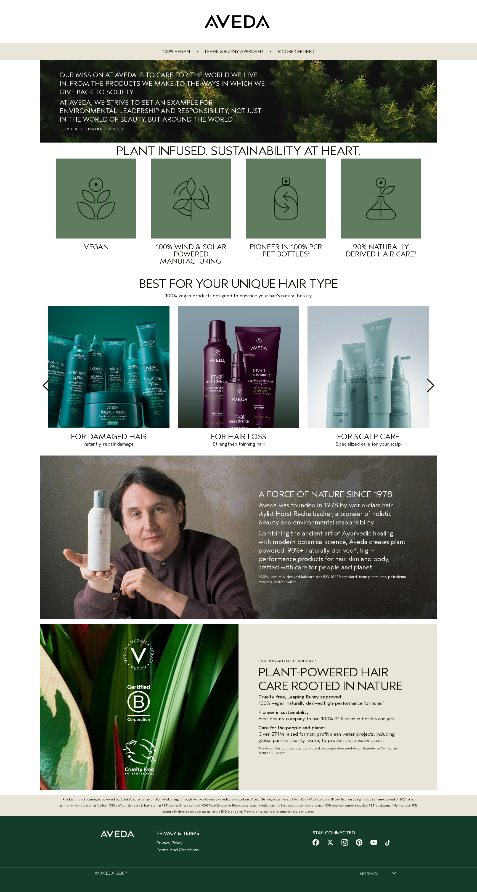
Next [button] (418, 385)
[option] (109, 378)
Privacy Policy (170, 842)
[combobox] (378, 873)
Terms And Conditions (178, 849)
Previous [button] (59, 385)
